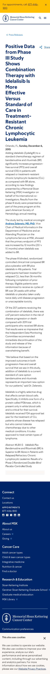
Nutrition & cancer (12, 566)
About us (7, 529)
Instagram (3, 515)
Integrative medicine (13, 562)
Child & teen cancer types (16, 557)
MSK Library (8, 599)
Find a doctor (9, 571)
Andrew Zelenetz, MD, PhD (20, 223)
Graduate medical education (17, 594)
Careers (6, 534)
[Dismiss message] (45, 6)
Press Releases (16, 35)
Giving (6, 538)
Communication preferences (17, 629)
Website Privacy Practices (32, 668)
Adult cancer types (12, 552)
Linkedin (19, 515)
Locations (7, 502)
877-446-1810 (9, 511)
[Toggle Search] (40, 18)
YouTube (15, 515)
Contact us (8, 498)
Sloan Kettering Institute (15, 585)
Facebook (7, 515)
